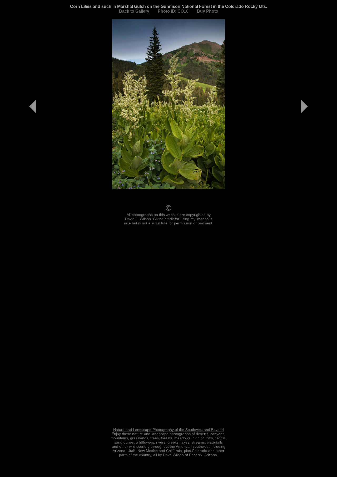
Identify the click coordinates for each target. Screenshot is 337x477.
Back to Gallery (134, 11)
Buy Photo (207, 11)
